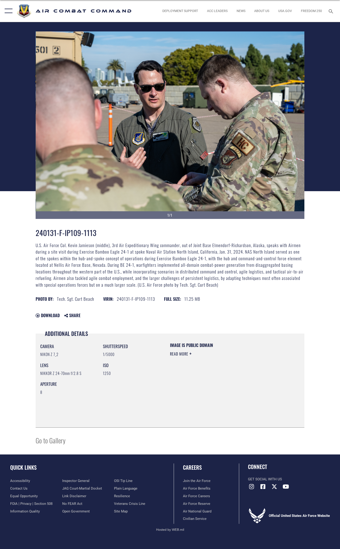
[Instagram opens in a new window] (251, 486)
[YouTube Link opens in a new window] (285, 486)
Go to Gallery (50, 440)
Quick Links (23, 467)
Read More (179, 354)
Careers (192, 467)
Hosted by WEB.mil (170, 529)
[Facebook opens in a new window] (263, 486)
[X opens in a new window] (274, 486)
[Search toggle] (332, 11)
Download (50, 315)
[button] (7, 11)
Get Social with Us (265, 479)
